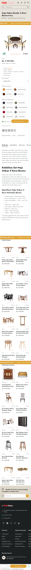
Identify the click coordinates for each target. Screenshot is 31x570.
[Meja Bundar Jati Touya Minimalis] (22, 344)
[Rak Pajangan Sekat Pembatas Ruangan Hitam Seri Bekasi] (22, 421)
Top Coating (5, 78)
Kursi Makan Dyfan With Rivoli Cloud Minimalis (21, 409)
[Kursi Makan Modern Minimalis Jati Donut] (8, 296)
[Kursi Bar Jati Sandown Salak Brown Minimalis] (22, 445)
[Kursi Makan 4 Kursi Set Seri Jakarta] (22, 272)
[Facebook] (3, 523)
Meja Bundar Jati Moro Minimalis (8, 356)
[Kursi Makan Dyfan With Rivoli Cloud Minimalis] (22, 397)
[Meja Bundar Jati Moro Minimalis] (8, 344)
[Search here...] (27, 7)
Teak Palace (10, 68)
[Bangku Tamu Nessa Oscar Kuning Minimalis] (22, 373)
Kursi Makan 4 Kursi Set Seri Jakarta (22, 284)
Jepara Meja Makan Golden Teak (7, 284)
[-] (2, 566)
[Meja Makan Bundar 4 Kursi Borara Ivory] (4, 557)
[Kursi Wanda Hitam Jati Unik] (8, 445)
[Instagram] (7, 523)
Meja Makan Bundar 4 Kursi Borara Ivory (16, 557)
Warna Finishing (6, 86)
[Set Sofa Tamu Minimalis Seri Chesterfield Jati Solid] (22, 469)
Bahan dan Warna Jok (7, 99)
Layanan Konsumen (20, 530)
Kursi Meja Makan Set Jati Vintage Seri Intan (22, 308)
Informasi (22, 145)
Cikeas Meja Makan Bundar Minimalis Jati (8, 260)
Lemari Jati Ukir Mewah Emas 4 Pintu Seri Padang (8, 385)
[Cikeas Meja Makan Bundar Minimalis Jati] (8, 249)
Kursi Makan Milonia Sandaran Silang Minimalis (8, 409)
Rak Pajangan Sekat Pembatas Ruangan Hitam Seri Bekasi (22, 433)
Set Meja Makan (21, 135)
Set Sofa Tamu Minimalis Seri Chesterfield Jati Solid (22, 481)
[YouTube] (18, 523)
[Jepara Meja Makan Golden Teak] (8, 272)
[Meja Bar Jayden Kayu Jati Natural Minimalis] (22, 320)
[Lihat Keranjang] (28, 2)
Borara (14, 135)
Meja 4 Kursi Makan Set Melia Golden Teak (8, 332)
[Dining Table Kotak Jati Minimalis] (22, 249)
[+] (7, 566)
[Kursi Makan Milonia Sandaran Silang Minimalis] (8, 397)
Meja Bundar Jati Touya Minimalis (21, 356)
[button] (18, 566)
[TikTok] (15, 523)
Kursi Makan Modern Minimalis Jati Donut (8, 308)
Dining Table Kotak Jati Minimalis (21, 260)
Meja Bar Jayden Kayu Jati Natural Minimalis (22, 332)
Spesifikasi (13, 145)
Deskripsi (5, 145)
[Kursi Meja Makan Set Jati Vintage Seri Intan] (22, 296)
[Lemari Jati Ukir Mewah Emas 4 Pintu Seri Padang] (8, 373)
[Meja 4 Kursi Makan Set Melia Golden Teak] (8, 320)
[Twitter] (11, 523)
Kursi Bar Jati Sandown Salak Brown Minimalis (22, 457)
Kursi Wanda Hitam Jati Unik (7, 457)
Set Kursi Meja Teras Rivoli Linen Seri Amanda (8, 433)
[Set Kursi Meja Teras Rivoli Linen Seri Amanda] (8, 421)
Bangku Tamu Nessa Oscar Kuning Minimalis (22, 385)
